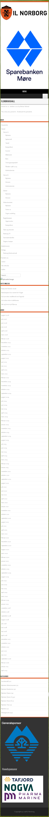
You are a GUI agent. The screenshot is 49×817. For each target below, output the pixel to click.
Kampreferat (9, 147)
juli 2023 (3, 444)
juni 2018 (4, 627)
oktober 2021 (5, 514)
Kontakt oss (4, 258)
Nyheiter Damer (6, 693)
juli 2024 (4, 401)
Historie (7, 182)
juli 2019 (3, 581)
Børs (6, 159)
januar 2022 (5, 506)
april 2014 (4, 670)
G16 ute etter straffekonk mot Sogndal (12, 296)
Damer (5, 191)
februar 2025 (5, 377)
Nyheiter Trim (5, 705)
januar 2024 (5, 424)
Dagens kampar (8, 241)
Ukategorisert (5, 713)
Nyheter (3, 709)
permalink (29, 112)
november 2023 (5, 428)
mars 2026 (4, 335)
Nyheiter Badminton (7, 689)
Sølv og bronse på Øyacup (9, 304)
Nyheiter (8, 135)
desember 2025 (6, 342)
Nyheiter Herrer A (6, 697)
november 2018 (5, 608)
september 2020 (6, 545)
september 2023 (6, 436)
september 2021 (6, 518)
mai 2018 (4, 631)
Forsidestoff (4, 681)
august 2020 (5, 549)
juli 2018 (3, 624)
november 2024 (6, 385)
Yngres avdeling (10, 213)
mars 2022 (4, 502)
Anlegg (3, 250)
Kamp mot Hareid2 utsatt (8, 289)
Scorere (7, 151)
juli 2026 (4, 319)
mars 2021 (4, 534)
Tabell (7, 143)
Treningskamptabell (11, 162)
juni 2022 (4, 491)
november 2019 (5, 565)
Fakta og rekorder (8, 230)
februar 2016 (5, 663)
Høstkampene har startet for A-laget (12, 292)
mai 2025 (4, 366)
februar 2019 (5, 600)
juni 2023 (4, 448)
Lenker (3, 262)
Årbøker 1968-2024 (11, 166)
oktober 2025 (5, 350)
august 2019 (5, 577)
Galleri (3, 269)
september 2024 (6, 393)
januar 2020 (5, 561)
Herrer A (5, 132)
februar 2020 (5, 557)
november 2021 (5, 510)
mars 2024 (4, 417)
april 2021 (4, 530)
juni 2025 (4, 362)
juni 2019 (4, 584)
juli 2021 (3, 526)
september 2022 (6, 479)
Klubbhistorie (5, 246)
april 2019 (4, 592)
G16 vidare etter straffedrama (10, 300)
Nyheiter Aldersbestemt (8, 685)
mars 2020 (4, 553)
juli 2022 (4, 487)
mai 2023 (4, 452)
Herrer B (5, 175)
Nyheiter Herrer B (6, 701)
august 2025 (5, 358)
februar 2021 (5, 538)
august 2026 (5, 315)
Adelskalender (9, 170)
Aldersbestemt (7, 202)
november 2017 (5, 643)
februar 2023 (5, 463)
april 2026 (4, 331)
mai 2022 (4, 495)
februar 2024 (5, 420)
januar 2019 (4, 604)
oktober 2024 (5, 389)
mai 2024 (4, 409)
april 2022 (4, 499)
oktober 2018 (5, 612)
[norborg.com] (24, 20)
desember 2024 (6, 381)
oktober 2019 (5, 569)
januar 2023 (4, 467)
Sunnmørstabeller (8, 237)
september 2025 (6, 354)
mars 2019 (4, 596)
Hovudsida (4, 125)
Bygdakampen (7, 218)
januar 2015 (4, 666)
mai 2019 (4, 588)
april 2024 (4, 413)
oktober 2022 (5, 475)
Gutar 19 (8, 209)
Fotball (3, 129)
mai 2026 (4, 327)
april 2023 (4, 456)
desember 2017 (5, 639)
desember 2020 (6, 541)
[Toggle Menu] (45, 96)
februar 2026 (5, 339)
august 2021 (5, 522)
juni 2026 (4, 323)
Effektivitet (8, 155)
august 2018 (5, 620)
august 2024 (5, 397)
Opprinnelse (9, 221)
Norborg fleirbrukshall (10, 253)
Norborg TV (6, 234)
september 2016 (6, 659)
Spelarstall (8, 139)
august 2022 (5, 483)
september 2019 (6, 573)
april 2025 (4, 370)
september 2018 (6, 616)
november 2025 (5, 346)
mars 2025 (4, 374)
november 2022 (6, 471)
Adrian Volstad (24, 106)
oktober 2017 (5, 647)
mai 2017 (4, 655)
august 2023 (5, 440)
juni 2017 (4, 651)
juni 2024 (4, 405)
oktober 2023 (5, 432)
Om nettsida (5, 266)
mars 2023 (4, 460)
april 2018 (4, 635)
